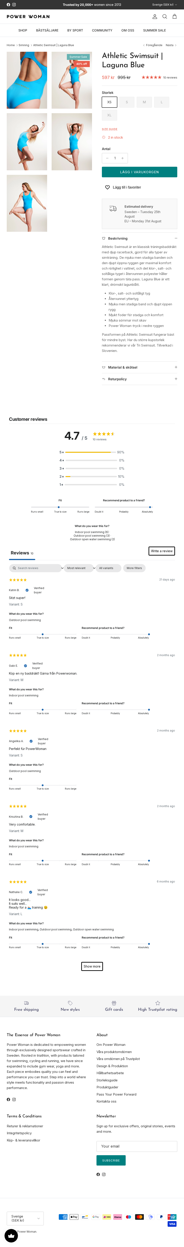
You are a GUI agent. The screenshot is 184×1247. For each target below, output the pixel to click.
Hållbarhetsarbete (110, 1073)
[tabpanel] (92, 769)
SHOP (22, 30)
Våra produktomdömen (114, 1052)
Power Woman (26, 1231)
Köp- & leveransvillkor (23, 1140)
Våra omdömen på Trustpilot (118, 1059)
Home (11, 45)
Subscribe (111, 1160)
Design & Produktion (112, 1066)
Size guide (110, 129)
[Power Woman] (28, 16)
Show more (92, 966)
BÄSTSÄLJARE (47, 30)
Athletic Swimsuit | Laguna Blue (53, 45)
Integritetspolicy (19, 1133)
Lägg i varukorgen (139, 172)
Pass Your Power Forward (116, 1094)
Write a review (162, 551)
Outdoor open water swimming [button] (93, 929)
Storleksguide (107, 1080)
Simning (24, 45)
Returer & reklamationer (25, 1126)
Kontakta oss (106, 1101)
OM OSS (127, 30)
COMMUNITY (102, 30)
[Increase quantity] (124, 158)
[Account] (154, 16)
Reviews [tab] (22, 553)
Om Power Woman (110, 1044)
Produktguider (107, 1087)
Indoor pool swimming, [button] (24, 929)
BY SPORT (75, 30)
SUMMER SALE (154, 30)
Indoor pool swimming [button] (23, 695)
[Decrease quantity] (106, 158)
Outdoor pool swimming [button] (25, 620)
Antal (106, 149)
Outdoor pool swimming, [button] (56, 929)
